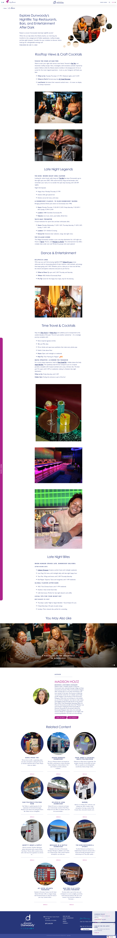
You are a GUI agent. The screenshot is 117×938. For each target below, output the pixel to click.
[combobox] (111, 937)
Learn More (58, 666)
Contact (65, 923)
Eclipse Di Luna (67, 262)
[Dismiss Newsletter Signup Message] (114, 924)
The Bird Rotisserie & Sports (85, 845)
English (111, 936)
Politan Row (53, 333)
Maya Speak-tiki (32, 757)
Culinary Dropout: (43, 570)
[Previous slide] (6, 645)
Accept (104, 919)
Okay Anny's (44, 333)
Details (32, 860)
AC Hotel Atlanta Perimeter (45, 889)
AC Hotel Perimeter (65, 79)
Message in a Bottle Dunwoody (58, 845)
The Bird (61, 178)
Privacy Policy (69, 935)
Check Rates (103, 2)
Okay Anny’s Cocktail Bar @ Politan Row (85, 758)
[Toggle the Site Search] (110, 2)
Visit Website (73, 717)
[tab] (112, 665)
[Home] (58, 2)
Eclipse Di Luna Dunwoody (58, 803)
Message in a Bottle (58, 242)
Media (64, 921)
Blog (64, 919)
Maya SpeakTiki (62, 362)
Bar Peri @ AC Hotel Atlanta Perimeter (71, 889)
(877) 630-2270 (49, 923)
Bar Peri (73, 63)
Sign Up (96, 932)
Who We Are (66, 916)
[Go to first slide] (111, 645)
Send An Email (60, 717)
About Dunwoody (68, 918)
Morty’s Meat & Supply (32, 845)
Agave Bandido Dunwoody (58, 758)
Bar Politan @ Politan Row (32, 803)
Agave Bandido (39, 364)
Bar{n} (42, 242)
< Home (5, 8)
